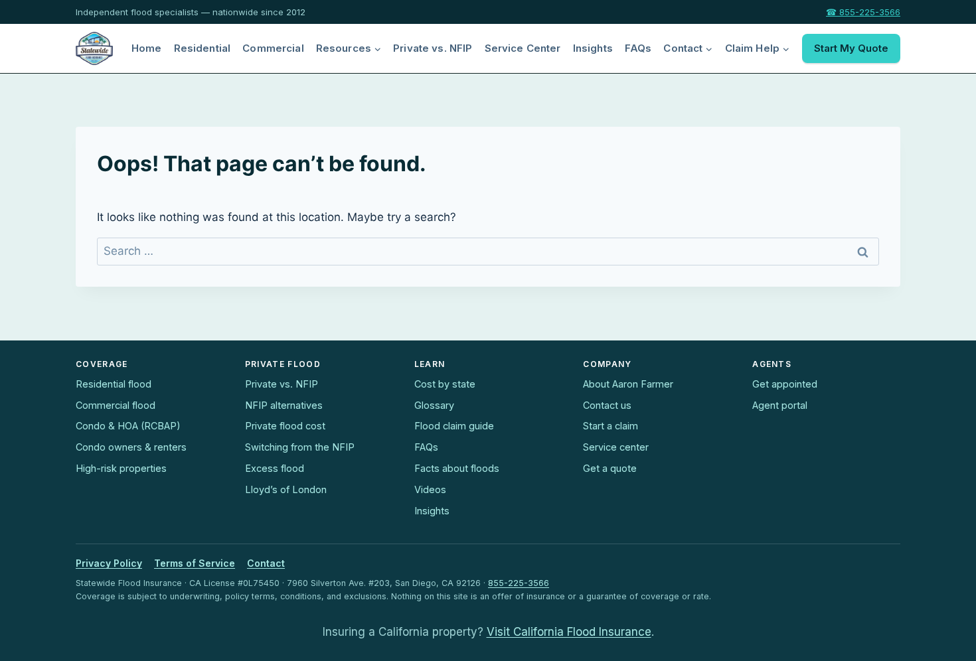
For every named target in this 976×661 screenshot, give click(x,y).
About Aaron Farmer (628, 384)
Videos (430, 489)
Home (146, 48)
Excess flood (274, 468)
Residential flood (113, 384)
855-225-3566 (518, 583)
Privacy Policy (109, 563)
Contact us (607, 405)
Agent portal (779, 405)
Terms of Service (194, 563)
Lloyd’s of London (286, 489)
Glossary (434, 405)
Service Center (523, 48)
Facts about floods (456, 468)
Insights (593, 48)
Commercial (273, 48)
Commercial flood (115, 405)
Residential (202, 48)
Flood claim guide (454, 425)
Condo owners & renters (131, 447)
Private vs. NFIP (432, 48)
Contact (266, 563)
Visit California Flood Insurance (569, 631)
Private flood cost (285, 425)
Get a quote (610, 468)
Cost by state (444, 384)
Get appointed (784, 384)
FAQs (638, 48)
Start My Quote (851, 48)
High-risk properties (121, 468)
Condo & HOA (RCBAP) (128, 425)
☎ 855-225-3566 (863, 12)
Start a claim (610, 425)
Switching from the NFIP (300, 447)
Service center (616, 447)
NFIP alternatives (284, 405)
